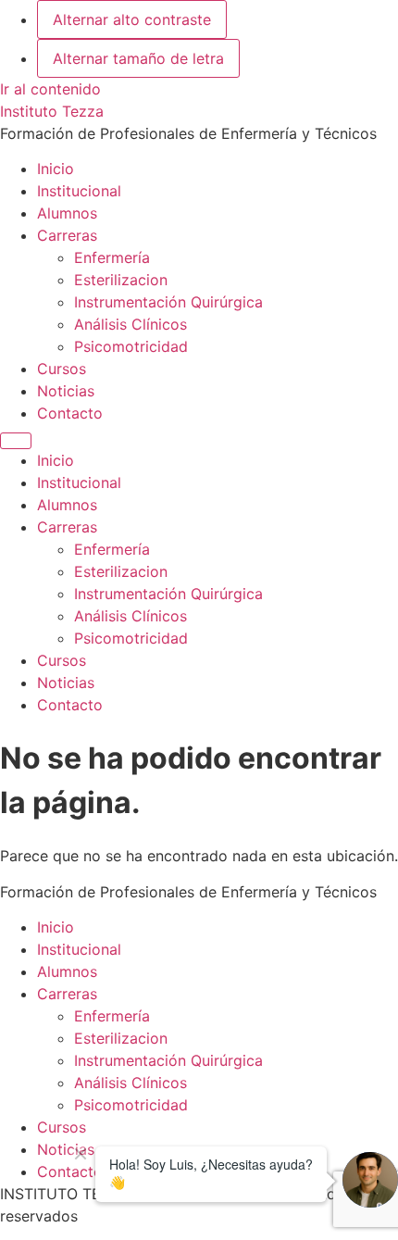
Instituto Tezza (52, 111)
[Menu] (15, 440)
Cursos (61, 368)
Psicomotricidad (131, 346)
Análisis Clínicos (130, 324)
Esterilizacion (121, 279)
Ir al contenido (50, 89)
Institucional (79, 191)
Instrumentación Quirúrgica (168, 302)
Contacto (70, 413)
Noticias (65, 391)
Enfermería (112, 257)
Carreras (67, 235)
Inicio (55, 168)
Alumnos (67, 213)
